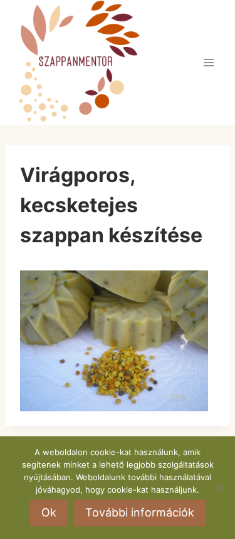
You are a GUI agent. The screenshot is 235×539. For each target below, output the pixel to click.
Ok (48, 512)
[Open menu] (208, 62)
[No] (219, 487)
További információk (139, 512)
